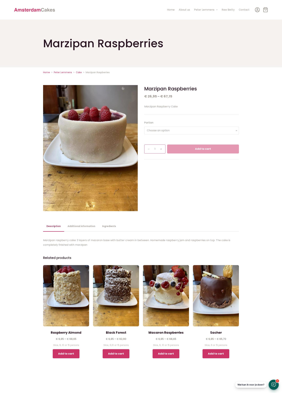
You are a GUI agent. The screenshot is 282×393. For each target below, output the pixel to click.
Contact (244, 10)
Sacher (216, 332)
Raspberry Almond (66, 332)
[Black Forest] (116, 295)
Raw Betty (228, 10)
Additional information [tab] (81, 226)
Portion (148, 122)
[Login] (257, 9)
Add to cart (203, 149)
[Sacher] (216, 295)
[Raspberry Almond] (66, 295)
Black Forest (116, 332)
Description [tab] (54, 226)
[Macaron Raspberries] (166, 295)
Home (171, 10)
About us (184, 10)
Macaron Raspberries (166, 332)
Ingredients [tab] (109, 226)
